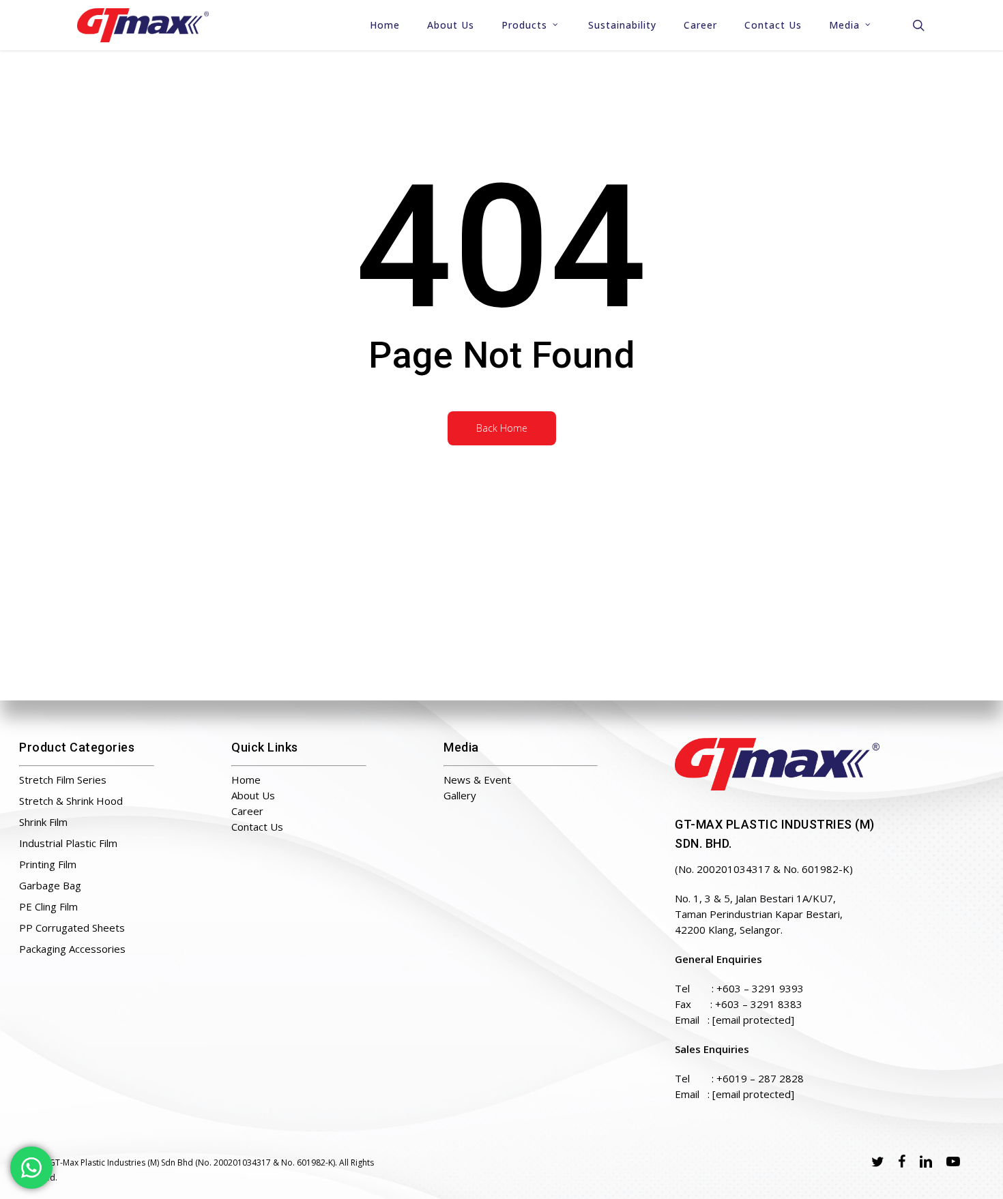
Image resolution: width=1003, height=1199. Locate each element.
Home (246, 779)
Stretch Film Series (62, 779)
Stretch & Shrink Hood (71, 801)
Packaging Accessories (72, 949)
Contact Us (257, 826)
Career (247, 811)
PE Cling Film (48, 906)
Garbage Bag (50, 885)
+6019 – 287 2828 (760, 1078)
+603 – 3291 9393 (760, 988)
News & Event (477, 779)
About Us (253, 795)
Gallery (460, 795)
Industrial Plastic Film (68, 843)
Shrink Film (43, 822)
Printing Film (47, 864)
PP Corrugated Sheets (72, 927)
